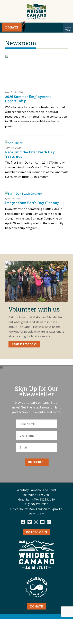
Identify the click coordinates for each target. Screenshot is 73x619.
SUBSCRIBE (36, 462)
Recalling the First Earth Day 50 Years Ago (32, 154)
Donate (11, 27)
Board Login (36, 532)
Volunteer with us (34, 309)
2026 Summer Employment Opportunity (28, 98)
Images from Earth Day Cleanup (32, 203)
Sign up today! (24, 344)
